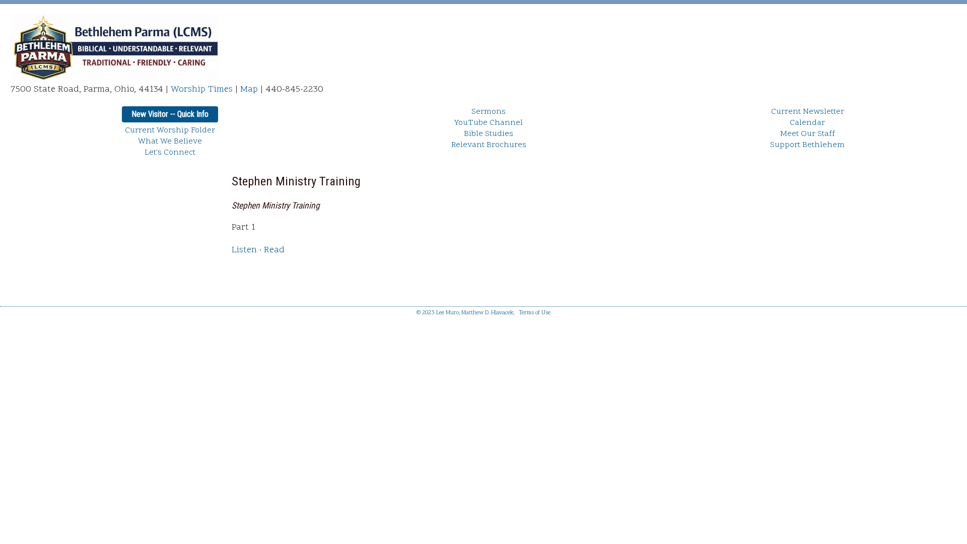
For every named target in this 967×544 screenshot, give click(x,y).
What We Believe (170, 141)
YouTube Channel (488, 122)
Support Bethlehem (807, 145)
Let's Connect (170, 152)
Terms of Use (534, 313)
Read (274, 250)
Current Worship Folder (170, 130)
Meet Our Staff (807, 134)
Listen (244, 250)
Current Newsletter (807, 111)
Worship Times (202, 89)
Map (249, 89)
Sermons (488, 111)
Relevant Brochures (488, 145)
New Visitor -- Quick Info (170, 114)
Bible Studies (488, 134)
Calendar (807, 122)
